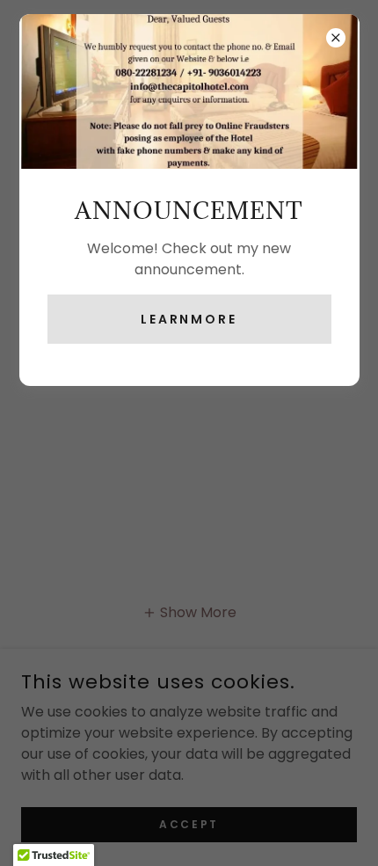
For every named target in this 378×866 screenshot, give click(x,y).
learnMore (189, 319)
